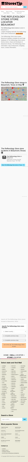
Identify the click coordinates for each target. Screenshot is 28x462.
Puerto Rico (23, 377)
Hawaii (3, 399)
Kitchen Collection (5, 441)
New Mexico (13, 397)
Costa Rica (4, 389)
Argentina (4, 371)
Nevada (12, 388)
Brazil (3, 376)
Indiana (3, 404)
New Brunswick (12, 391)
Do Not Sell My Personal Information (10, 453)
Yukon (22, 404)
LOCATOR (16, 355)
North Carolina (12, 405)
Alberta (3, 369)
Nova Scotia (13, 409)
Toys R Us (3, 431)
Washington (23, 397)
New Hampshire (12, 394)
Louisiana (13, 367)
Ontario (22, 367)
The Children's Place (19, 431)
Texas (21, 390)
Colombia (3, 384)
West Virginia (23, 399)
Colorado (4, 386)
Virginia (22, 395)
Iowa (2, 406)
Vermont (22, 394)
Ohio (11, 411)
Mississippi (13, 381)
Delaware (3, 391)
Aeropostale (18, 428)
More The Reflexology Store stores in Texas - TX (13, 165)
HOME (6, 355)
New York (13, 399)
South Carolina (22, 385)
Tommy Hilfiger (4, 428)
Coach (17, 438)
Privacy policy (4, 450)
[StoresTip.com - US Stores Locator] (12, 3)
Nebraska (13, 386)
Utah (21, 392)
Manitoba (13, 371)
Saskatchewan (23, 382)
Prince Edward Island (23, 375)
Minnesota (13, 379)
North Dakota (12, 407)
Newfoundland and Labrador (14, 402)
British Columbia (3, 379)
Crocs (17, 435)
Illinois (3, 402)
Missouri (12, 383)
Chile (2, 382)
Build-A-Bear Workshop (6, 435)
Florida (3, 395)
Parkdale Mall (19, 33)
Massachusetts (14, 374)
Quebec (22, 379)
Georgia (3, 397)
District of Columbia (4, 394)
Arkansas (3, 374)
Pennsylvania (23, 371)
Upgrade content (5, 451)
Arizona (3, 372)
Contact (3, 448)
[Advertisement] (14, 64)
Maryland (13, 372)
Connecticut (4, 387)
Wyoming (22, 402)
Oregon (22, 369)
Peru (21, 372)
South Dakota (23, 387)
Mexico (12, 376)
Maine (12, 369)
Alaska (3, 367)
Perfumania (17, 441)
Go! (25, 7)
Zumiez (3, 438)
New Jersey (13, 395)
